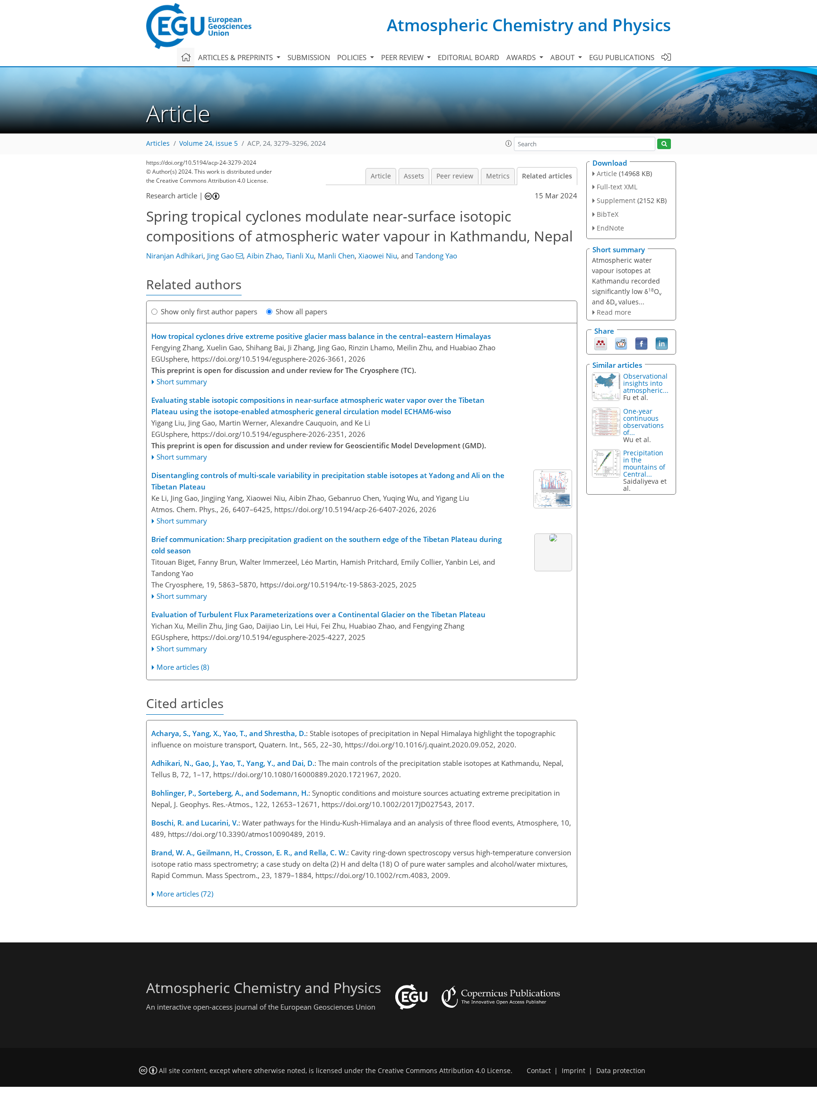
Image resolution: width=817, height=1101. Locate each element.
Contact (539, 1070)
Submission (308, 57)
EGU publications (621, 57)
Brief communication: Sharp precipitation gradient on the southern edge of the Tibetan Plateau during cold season (326, 544)
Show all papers (301, 311)
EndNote (610, 227)
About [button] (563, 57)
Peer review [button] (403, 57)
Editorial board (468, 57)
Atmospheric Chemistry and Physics (529, 25)
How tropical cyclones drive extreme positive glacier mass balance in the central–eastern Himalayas (321, 336)
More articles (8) (182, 667)
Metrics (498, 176)
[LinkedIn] (661, 343)
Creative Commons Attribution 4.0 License (444, 1070)
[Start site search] (664, 144)
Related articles (547, 176)
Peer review (454, 176)
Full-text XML (617, 186)
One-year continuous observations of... (643, 422)
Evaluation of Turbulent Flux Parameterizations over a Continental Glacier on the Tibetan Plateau (318, 614)
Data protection (620, 1070)
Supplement (616, 200)
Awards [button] (522, 57)
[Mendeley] (600, 343)
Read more (614, 312)
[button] (508, 143)
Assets (414, 176)
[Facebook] (641, 343)
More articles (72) (184, 893)
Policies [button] (352, 57)
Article (381, 176)
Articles (158, 143)
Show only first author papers (209, 311)
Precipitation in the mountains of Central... (644, 463)
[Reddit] (621, 343)
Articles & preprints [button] (236, 57)
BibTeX (607, 214)
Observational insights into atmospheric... (646, 383)
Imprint (573, 1070)
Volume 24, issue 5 (208, 143)
